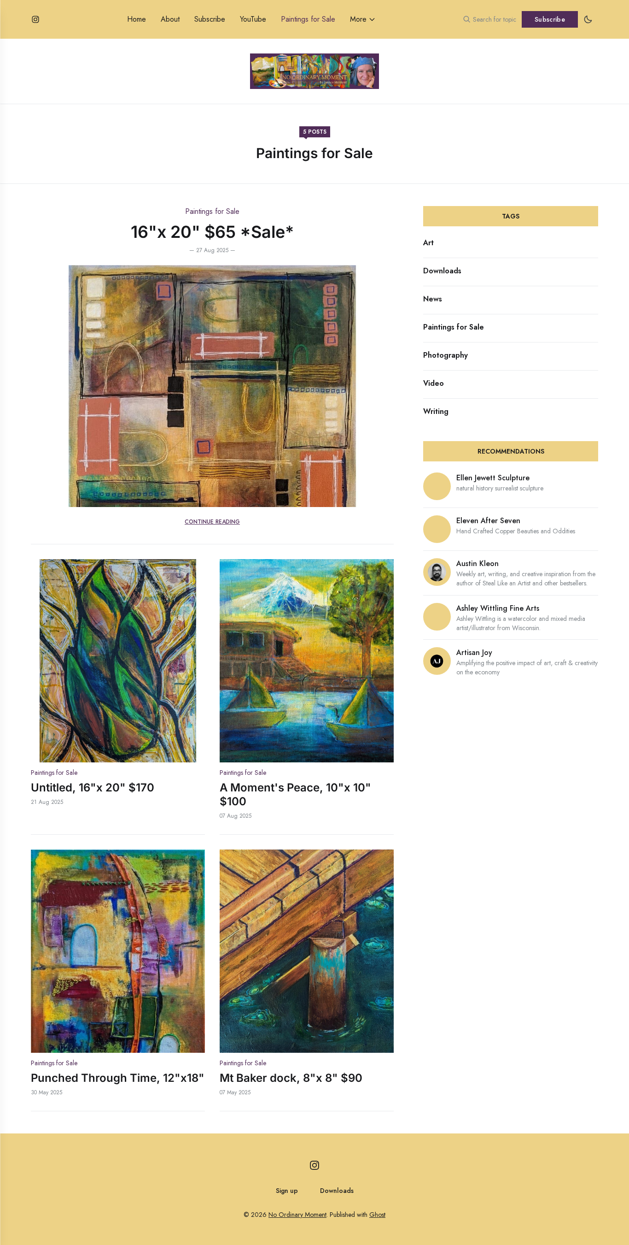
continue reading (212, 521)
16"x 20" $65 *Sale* (212, 232)
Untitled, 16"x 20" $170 (92, 787)
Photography (445, 355)
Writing (435, 411)
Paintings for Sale (308, 19)
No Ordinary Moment (297, 1214)
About (170, 19)
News (432, 299)
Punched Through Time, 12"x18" (117, 1078)
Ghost (377, 1214)
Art (428, 242)
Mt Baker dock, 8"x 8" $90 (291, 1078)
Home (136, 19)
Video (433, 383)
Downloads (442, 271)
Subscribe (209, 19)
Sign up (287, 1190)
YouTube (253, 19)
